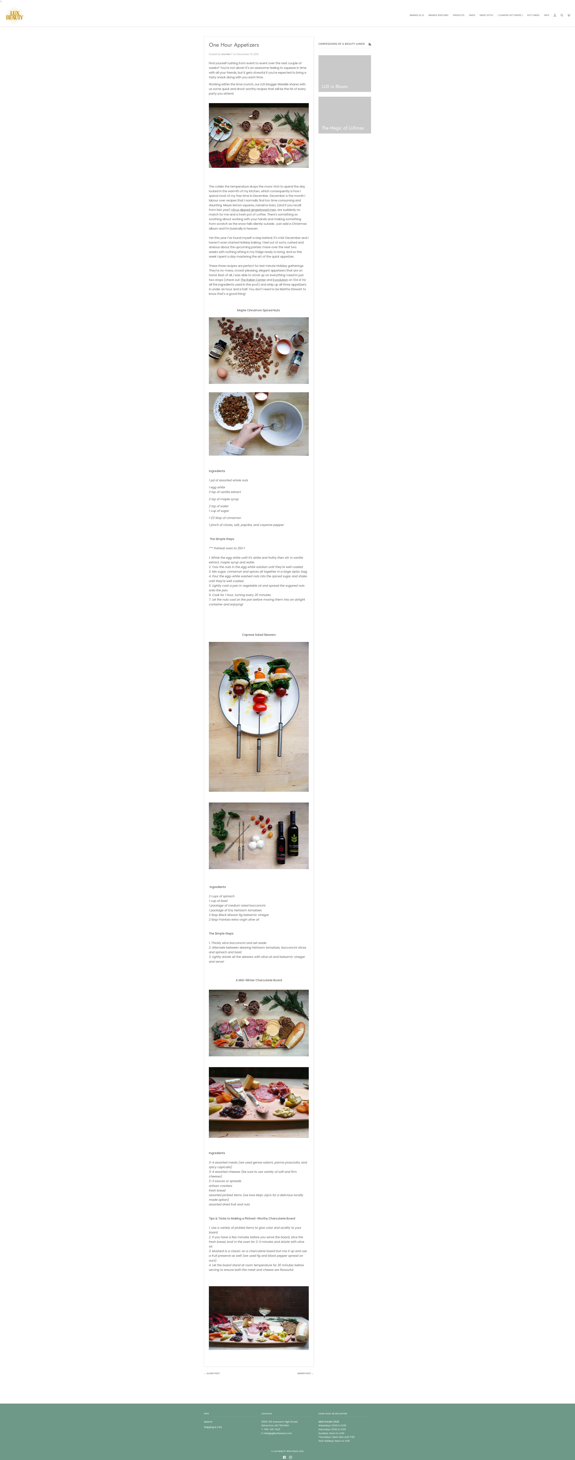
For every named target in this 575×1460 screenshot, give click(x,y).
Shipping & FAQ (213, 1427)
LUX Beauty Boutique (285, 1451)
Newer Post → (306, 1373)
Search (208, 1421)
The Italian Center (253, 280)
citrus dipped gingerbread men (253, 210)
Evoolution (280, 280)
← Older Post (212, 1373)
